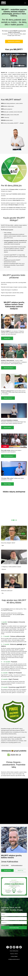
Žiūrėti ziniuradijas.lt (8, 367)
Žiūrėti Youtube (7, 427)
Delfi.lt (7, 331)
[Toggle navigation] (25, 3)
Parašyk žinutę (7, 870)
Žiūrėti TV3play (7, 484)
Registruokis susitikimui (14, 41)
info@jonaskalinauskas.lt (16, 865)
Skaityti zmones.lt (8, 398)
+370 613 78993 (5, 865)
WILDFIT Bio (20, 870)
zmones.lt (8, 390)
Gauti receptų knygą (14, 927)
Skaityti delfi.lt (7, 338)
